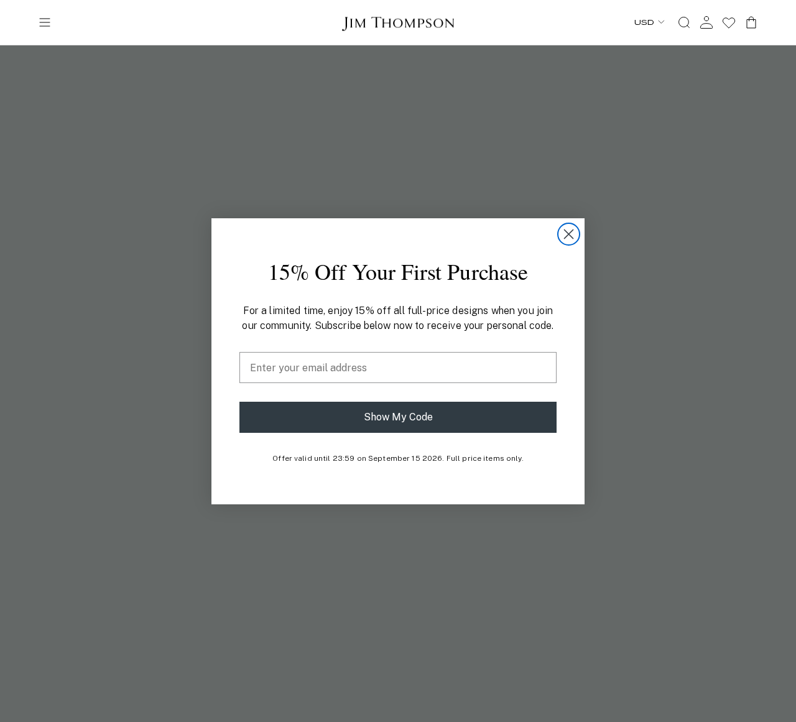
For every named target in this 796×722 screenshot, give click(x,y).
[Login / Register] (706, 22)
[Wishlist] (728, 22)
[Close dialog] (569, 234)
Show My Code (398, 417)
